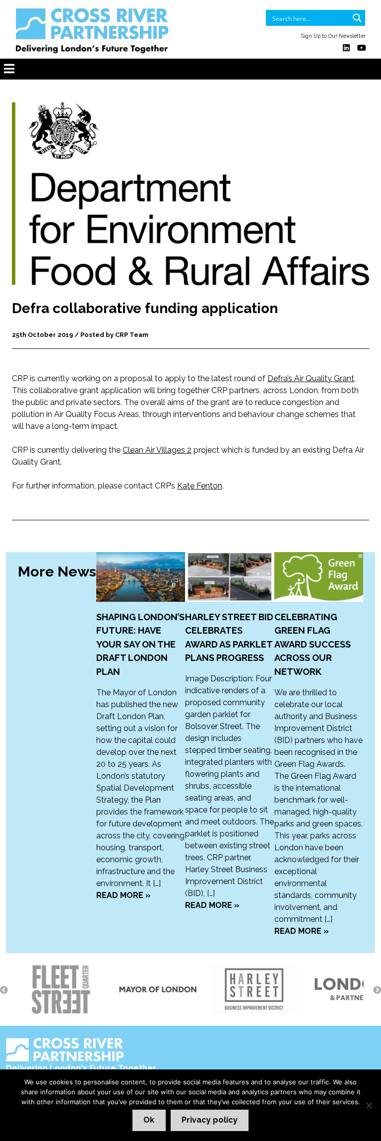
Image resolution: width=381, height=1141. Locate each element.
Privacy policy (210, 1120)
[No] (369, 1105)
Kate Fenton (199, 485)
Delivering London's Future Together (81, 1068)
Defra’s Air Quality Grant (310, 378)
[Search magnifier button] (357, 18)
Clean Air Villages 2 (157, 450)
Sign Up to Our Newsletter (333, 36)
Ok (148, 1120)
